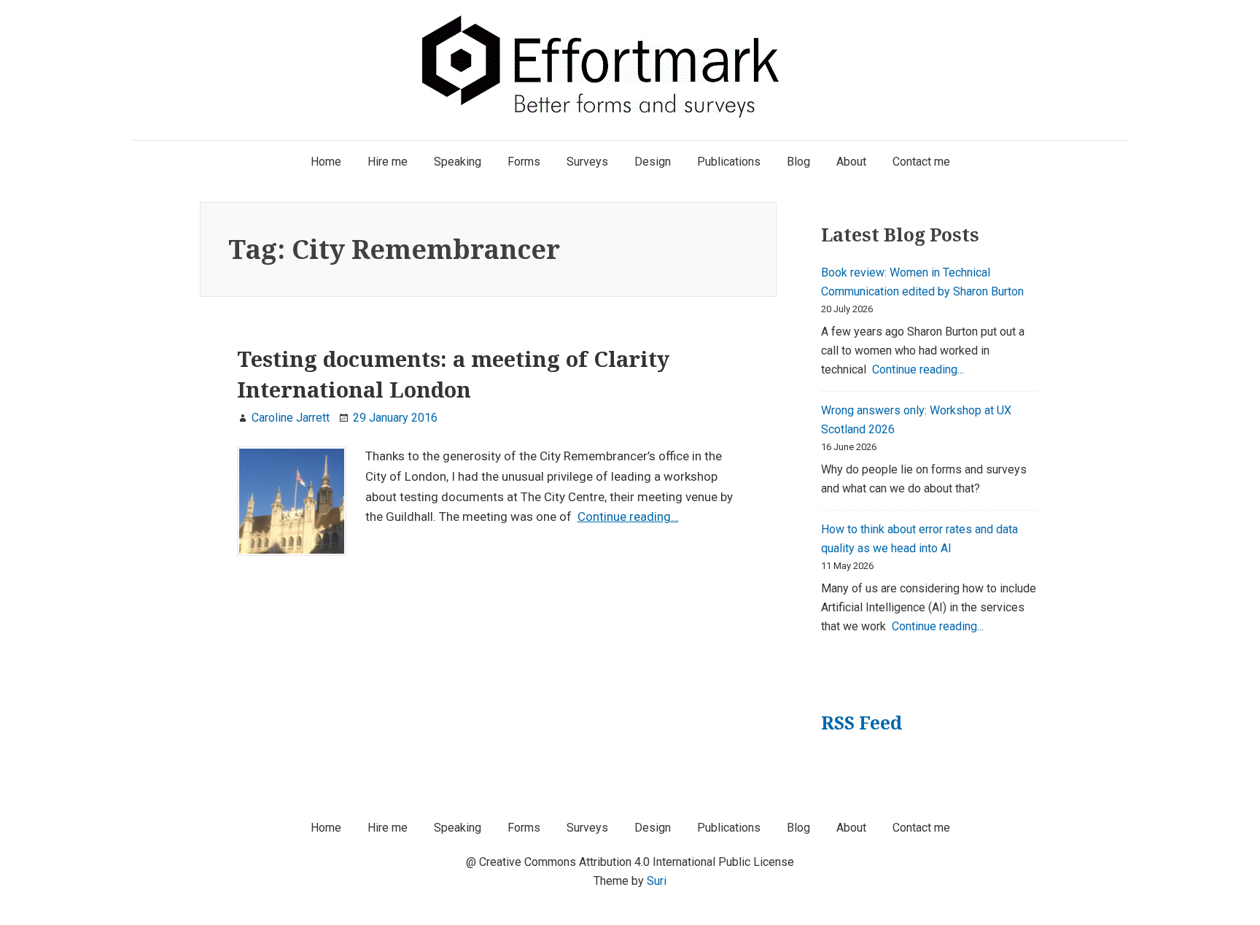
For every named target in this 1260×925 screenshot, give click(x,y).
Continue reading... (918, 369)
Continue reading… (628, 516)
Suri (656, 881)
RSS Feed (861, 723)
